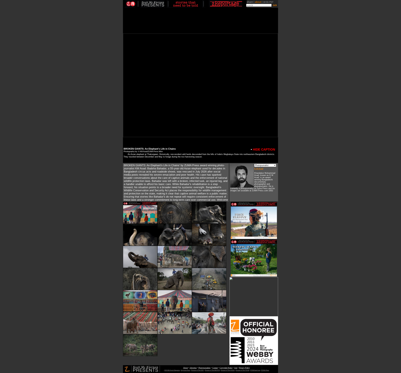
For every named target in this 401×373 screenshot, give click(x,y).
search (250, 5)
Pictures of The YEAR (242, 370)
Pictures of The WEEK (228, 370)
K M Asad (258, 168)
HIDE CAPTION (263, 149)
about (258, 2)
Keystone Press (185, 370)
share (250, 2)
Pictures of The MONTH (212, 370)
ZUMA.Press (265, 370)
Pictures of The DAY (197, 370)
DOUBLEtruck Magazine (172, 370)
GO (274, 5)
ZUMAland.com (255, 370)
